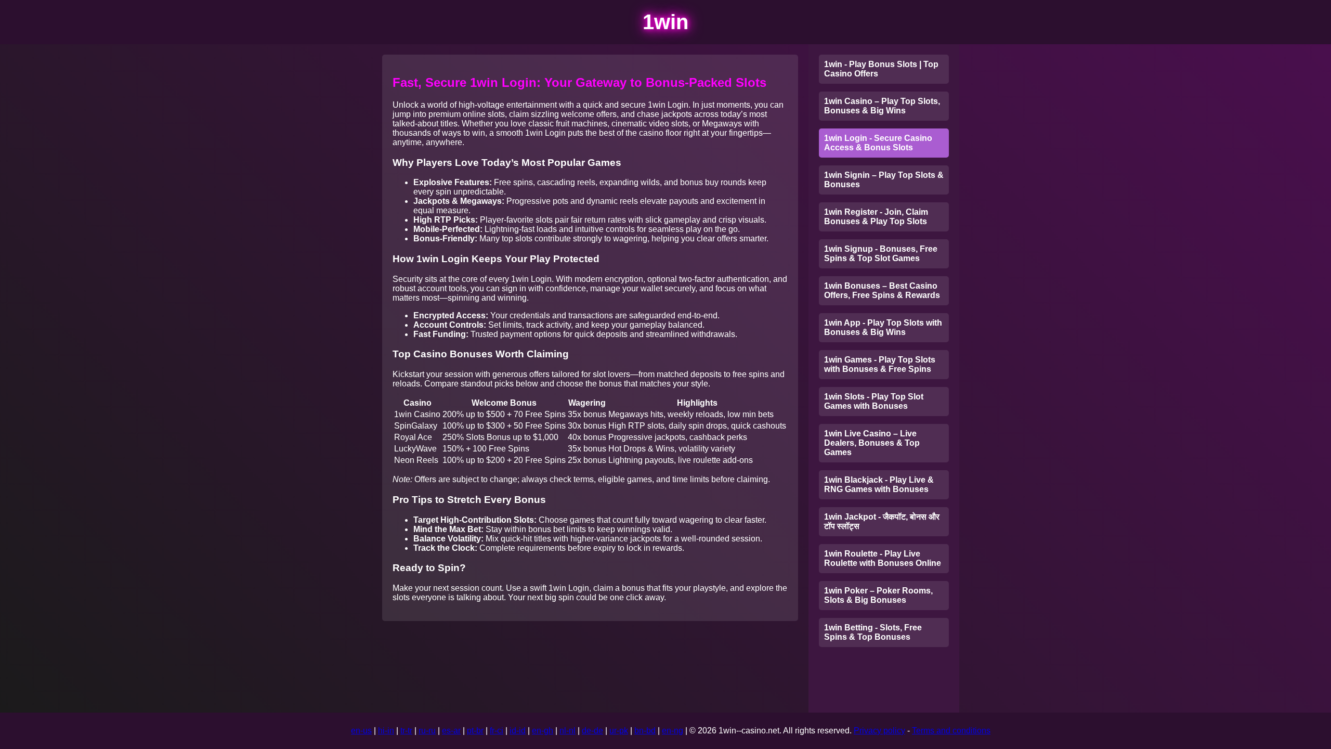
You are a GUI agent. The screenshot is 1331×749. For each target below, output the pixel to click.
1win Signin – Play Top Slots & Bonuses (884, 180)
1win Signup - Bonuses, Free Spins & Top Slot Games (880, 253)
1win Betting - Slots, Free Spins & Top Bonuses (873, 632)
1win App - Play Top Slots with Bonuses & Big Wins (883, 327)
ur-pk (618, 730)
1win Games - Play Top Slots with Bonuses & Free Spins (879, 364)
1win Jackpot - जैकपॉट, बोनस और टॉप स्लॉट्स (881, 521)
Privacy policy (879, 730)
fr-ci (496, 730)
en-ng (672, 730)
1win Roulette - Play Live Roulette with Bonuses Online (882, 558)
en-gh (542, 730)
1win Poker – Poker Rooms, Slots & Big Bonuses (878, 595)
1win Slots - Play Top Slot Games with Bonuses (873, 401)
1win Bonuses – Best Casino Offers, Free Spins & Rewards (882, 290)
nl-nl (567, 730)
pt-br (475, 730)
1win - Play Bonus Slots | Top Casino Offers (881, 69)
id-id (518, 730)
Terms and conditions (951, 730)
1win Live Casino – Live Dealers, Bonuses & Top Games (872, 443)
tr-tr (406, 730)
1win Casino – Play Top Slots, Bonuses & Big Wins (882, 106)
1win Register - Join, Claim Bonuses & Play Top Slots (876, 217)
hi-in (386, 730)
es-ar (451, 730)
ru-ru (427, 730)
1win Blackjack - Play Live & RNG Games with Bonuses (879, 484)
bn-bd (645, 730)
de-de (592, 730)
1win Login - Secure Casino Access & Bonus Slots (878, 143)
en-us (361, 730)
